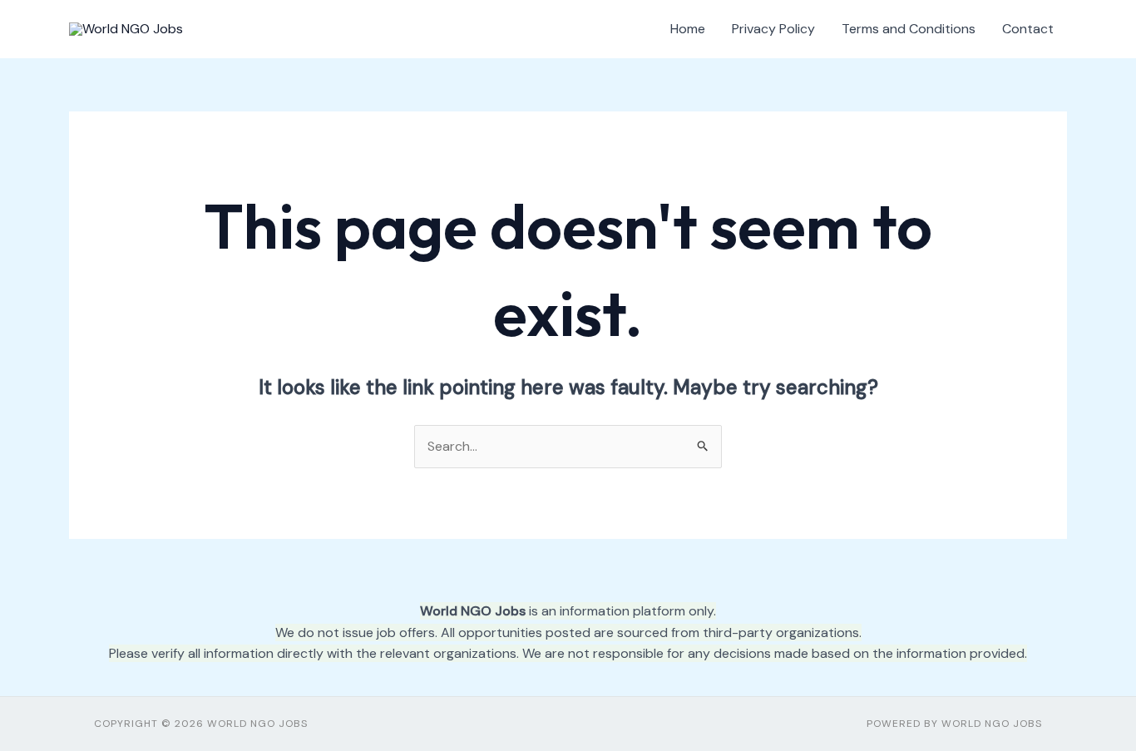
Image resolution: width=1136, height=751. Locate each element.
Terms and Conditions (908, 28)
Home (687, 28)
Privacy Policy (773, 28)
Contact (1028, 28)
